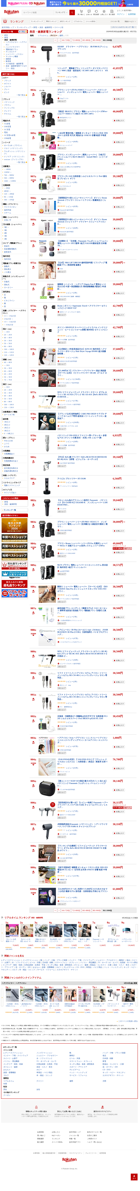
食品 (128, 960)
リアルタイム (78, 21)
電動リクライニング (12, 485)
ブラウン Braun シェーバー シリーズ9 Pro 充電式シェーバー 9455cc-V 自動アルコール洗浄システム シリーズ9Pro (82, 544)
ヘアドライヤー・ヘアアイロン (16, 43)
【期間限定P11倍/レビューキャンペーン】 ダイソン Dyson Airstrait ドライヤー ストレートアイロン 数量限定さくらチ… (82, 200)
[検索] (72, 12)
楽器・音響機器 (48, 967)
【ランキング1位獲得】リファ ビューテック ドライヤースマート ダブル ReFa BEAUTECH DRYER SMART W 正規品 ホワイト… (82, 848)
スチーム (7, 213)
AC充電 (7, 129)
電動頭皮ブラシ (12, 49)
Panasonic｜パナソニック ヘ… (98, 940)
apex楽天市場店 (64, 571)
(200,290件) (9, 949)
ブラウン (7, 105)
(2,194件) (29, 1012)
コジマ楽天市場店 (65, 80)
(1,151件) (102, 1012)
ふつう (6, 444)
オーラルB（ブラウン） (13, 145)
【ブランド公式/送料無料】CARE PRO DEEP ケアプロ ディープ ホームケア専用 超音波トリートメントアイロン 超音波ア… (82, 416)
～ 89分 (7, 188)
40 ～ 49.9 (8, 338)
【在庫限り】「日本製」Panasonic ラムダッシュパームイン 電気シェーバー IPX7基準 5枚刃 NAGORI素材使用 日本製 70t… (82, 243)
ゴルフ (14, 970)
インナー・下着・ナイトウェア (81, 960)
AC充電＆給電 (9, 135)
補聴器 (8, 59)
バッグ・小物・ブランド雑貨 (55, 960)
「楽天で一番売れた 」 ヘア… (84, 940)
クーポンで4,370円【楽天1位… (84, 1005)
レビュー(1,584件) (73, 379)
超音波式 (7, 252)
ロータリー (8, 287)
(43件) (43, 948)
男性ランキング (51, 21)
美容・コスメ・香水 (121, 965)
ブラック (7, 81)
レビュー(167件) (72, 876)
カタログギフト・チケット (67, 970)
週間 (61, 36)
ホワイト (7, 84)
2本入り (7, 428)
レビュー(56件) (72, 854)
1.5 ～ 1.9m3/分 (10, 316)
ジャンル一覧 (115, 21)
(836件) (116, 1012)
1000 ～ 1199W (10, 181)
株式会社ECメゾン (65, 117)
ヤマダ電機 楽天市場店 (67, 339)
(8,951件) (73, 948)
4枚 (5, 233)
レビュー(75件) (72, 811)
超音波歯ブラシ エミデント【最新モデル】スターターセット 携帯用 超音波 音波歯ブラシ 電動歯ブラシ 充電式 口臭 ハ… (82, 610)
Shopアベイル (64, 98)
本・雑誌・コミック (27, 970)
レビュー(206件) (72, 422)
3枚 (5, 230)
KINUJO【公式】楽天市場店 (68, 361)
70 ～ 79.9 (8, 380)
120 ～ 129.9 (9, 355)
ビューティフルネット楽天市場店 (70, 404)
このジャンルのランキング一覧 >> (123, 27)
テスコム (7, 114)
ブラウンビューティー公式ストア (70, 901)
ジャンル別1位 (91, 21)
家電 (35, 27)
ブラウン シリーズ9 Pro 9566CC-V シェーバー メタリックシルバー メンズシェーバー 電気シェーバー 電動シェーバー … (82, 92)
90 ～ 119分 (8, 197)
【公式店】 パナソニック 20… (99, 1005)
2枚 (5, 239)
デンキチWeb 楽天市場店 (67, 789)
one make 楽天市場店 (66, 858)
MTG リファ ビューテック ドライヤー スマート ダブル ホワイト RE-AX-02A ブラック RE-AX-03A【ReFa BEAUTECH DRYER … (82, 394)
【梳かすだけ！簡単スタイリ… (40, 940)
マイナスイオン (10, 207)
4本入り (7, 425)
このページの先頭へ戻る (128, 1021)
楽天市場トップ (8, 27)
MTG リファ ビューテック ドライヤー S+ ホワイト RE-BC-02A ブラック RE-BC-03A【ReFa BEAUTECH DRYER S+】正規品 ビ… (82, 653)
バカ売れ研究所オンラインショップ (71, 620)
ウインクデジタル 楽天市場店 (69, 53)
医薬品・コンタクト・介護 (100, 965)
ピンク (6, 92)
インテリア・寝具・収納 (12, 965)
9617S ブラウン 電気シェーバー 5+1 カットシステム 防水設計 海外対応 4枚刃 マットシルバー (82, 566)
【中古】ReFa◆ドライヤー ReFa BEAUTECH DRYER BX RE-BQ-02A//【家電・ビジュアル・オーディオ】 (82, 458)
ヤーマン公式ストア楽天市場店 (69, 383)
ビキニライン (9, 301)
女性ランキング (65, 21)
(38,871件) (15, 1012)
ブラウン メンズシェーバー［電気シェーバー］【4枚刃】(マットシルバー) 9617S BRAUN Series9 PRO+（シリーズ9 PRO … (82, 156)
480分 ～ (7, 191)
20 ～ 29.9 (8, 335)
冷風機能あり (9, 454)
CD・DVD (80, 967)
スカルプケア (9, 478)
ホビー (59, 967)
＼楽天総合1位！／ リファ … (26, 1005)
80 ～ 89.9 (8, 402)
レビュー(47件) (72, 638)
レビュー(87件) (72, 746)
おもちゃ (36, 967)
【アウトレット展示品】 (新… (113, 940)
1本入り (7, 422)
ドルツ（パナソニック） (13, 148)
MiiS (61, 268)
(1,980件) (87, 1012)
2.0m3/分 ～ (8, 319)
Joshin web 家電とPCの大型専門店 (70, 167)
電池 (6, 132)
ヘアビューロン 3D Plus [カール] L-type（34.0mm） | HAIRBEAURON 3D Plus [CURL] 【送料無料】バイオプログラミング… (82, 632)
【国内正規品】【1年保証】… (69, 1005)
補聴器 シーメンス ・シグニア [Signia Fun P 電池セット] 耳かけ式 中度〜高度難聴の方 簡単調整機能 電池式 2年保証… (81, 286)
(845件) (29, 948)
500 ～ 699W (9, 178)
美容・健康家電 (45, 27)
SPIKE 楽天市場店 (65, 750)
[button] (89, 12)
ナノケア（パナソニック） (14, 157)
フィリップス (9, 108)
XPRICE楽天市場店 (66, 530)
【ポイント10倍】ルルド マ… (26, 940)
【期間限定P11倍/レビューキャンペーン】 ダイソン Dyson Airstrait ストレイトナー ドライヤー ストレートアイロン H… (82, 221)
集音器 (8, 61)
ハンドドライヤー (13, 47)
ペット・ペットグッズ (113, 967)
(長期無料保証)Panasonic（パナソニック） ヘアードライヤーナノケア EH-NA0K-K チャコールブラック (82, 825)
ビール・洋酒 (35, 962)
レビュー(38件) (72, 660)
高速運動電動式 (10, 249)
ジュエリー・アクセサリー (106, 960)
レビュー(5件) (71, 163)
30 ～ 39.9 (8, 341)
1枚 (5, 236)
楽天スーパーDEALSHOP (67, 553)
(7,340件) (87, 948)
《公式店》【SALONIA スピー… (70, 940)
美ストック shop (65, 685)
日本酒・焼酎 (47, 962)
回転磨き (7, 269)
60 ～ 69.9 (8, 371)
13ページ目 (58, 27)
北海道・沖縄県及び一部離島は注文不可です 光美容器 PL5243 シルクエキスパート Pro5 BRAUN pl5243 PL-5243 (82, 717)
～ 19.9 (6, 332)
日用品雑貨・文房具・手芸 (34, 965)
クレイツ (7, 111)
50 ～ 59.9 (8, 343)
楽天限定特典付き (11, 468)
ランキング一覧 (10, 510)
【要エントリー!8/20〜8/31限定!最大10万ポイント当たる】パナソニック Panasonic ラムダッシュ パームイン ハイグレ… (82, 783)
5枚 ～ (6, 227)
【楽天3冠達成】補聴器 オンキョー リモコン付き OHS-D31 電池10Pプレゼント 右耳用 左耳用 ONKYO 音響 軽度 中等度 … (82, 869)
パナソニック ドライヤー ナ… (113, 1005)
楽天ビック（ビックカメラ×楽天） (70, 312)
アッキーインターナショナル (69, 249)
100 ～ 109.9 (9, 349)
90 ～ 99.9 (8, 346)
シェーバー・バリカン (14, 54)
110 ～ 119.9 (9, 352)
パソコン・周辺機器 (88, 962)
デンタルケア (11, 52)
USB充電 (7, 127)
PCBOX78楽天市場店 (66, 726)
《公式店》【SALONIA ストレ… (12, 1005)
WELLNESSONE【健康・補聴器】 (70, 296)
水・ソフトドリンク (20, 962)
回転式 (6, 285)
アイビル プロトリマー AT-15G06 (71, 478)
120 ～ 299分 (9, 194)
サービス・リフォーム (46, 970)
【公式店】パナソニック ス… (55, 940)
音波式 (6, 246)
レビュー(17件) (72, 401)
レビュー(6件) (71, 482)
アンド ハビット (65, 771)
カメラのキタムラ (65, 186)
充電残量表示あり (11, 461)
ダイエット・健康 (81, 965)
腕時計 (121, 960)
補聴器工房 (63, 879)
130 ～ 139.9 (9, 407)
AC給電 (7, 124)
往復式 (6, 282)
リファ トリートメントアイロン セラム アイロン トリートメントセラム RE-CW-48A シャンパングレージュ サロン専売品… (82, 675)
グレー (6, 89)
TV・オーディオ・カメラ (108, 962)
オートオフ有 (9, 415)
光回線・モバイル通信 (129, 962)
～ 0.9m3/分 (8, 325)
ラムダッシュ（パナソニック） (14, 152)
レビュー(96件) (72, 142)
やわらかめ (8, 441)
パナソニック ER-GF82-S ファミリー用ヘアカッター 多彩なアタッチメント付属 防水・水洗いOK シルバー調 (82, 436)
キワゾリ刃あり (10, 493)
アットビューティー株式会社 (69, 486)
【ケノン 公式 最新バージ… (12, 940)
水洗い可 (7, 220)
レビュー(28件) (72, 442)
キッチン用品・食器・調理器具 (59, 965)
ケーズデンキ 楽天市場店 (68, 834)
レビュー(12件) (72, 358)
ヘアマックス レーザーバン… (127, 940)
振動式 (6, 266)
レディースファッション (10, 960)
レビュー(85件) (72, 206)
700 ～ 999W (9, 175)
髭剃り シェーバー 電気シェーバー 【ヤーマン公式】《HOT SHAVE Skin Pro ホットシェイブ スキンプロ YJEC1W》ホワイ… (82, 588)
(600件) (58, 1012)
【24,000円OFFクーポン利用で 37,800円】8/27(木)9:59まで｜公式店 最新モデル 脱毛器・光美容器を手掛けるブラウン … (82, 891)
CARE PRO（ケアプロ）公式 (69, 426)
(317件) (58, 948)
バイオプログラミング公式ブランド (71, 642)
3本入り (7, 431)
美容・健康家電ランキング (46, 31)
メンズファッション (30, 960)
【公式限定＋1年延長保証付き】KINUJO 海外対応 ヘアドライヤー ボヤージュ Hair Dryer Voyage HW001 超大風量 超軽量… (82, 351)
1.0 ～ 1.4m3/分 (10, 322)
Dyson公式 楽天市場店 (67, 210)
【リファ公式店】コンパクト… (54, 1006)
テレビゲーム (69, 967)
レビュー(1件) (71, 336)
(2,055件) (73, 1012)
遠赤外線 (7, 210)
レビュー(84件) (72, 228)
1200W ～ (8, 172)
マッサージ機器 (12, 56)
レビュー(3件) (71, 182)
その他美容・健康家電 (14, 64)
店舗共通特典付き (11, 471)
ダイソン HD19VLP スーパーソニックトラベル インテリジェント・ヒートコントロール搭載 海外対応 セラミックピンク (82, 329)
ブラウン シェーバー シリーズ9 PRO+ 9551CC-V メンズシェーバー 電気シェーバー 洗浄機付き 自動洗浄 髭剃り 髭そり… (82, 524)
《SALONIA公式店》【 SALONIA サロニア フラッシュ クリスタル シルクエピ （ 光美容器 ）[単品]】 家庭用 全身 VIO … (82, 761)
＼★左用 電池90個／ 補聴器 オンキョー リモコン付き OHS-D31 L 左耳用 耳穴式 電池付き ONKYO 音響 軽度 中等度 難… (82, 135)
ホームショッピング (66, 145)
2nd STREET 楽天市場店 (67, 463)
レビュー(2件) (71, 77)
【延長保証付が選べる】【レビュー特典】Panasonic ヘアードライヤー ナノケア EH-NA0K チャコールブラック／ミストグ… (82, 804)
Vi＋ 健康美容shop (66, 707)
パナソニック (9, 102)
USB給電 (7, 138)
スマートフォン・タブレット (66, 962)
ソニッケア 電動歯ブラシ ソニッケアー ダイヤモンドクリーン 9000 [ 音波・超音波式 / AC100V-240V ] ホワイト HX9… (82, 70)
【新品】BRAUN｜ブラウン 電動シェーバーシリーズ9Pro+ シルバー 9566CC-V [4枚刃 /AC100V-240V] (82, 112)
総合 (6, 35)
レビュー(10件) (72, 595)
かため (6, 447)
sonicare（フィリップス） (14, 159)
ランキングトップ (37, 21)
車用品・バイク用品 (94, 967)
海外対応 (7, 259)
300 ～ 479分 (9, 200)
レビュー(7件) (71, 617)
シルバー (7, 86)
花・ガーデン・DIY (23, 967)
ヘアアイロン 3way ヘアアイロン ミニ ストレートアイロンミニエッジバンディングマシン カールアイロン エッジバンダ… (82, 740)
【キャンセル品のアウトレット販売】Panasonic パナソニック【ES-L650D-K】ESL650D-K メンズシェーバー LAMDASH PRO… (82, 502)
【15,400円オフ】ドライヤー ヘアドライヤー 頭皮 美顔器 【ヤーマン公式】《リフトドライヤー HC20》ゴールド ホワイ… (82, 372)
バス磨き (7, 272)
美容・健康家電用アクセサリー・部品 (16, 67)
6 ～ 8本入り (9, 433)
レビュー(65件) (72, 768)
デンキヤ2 (63, 509)
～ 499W (7, 169)
